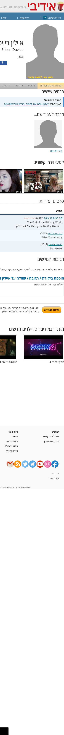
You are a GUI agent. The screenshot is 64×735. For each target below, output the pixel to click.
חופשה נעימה (55, 244)
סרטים (15, 436)
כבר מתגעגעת (55, 233)
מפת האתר (54, 478)
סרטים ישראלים (11, 446)
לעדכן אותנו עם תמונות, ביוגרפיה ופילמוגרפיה (26, 104)
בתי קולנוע (24, 17)
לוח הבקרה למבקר (51, 441)
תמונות (31, 85)
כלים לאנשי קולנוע (51, 436)
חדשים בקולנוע (54, 17)
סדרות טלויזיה (12, 450)
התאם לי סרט (12, 441)
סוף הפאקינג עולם (53, 218)
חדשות (5, 85)
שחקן (20, 56)
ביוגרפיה (19, 85)
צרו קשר (55, 473)
